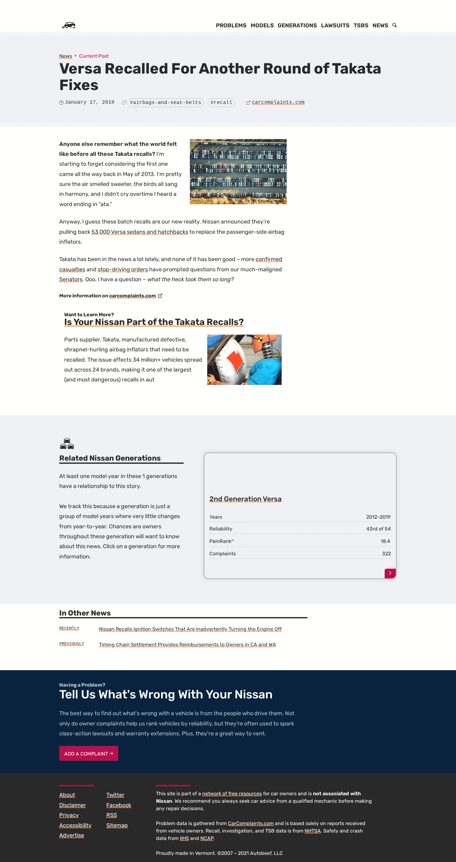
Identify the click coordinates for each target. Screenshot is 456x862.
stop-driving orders (123, 269)
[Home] (68, 25)
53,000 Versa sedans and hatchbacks (140, 231)
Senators (71, 279)
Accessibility (75, 825)
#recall (221, 103)
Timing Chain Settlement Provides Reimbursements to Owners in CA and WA (187, 645)
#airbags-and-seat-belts (165, 103)
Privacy (69, 815)
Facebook (118, 805)
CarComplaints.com (251, 823)
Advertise (71, 835)
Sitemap (117, 825)
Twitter (115, 795)
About (67, 795)
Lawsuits (335, 25)
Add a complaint (86, 754)
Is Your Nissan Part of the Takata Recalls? (154, 322)
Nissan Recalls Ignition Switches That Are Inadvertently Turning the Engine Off (190, 629)
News (380, 25)
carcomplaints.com (278, 102)
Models (262, 25)
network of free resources (232, 794)
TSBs (361, 25)
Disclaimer (72, 805)
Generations (297, 25)
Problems (231, 25)
